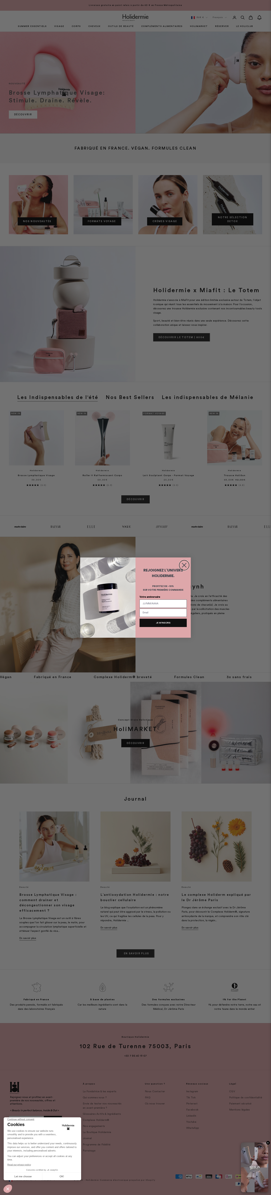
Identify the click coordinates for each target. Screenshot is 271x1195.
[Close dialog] (184, 565)
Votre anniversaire (150, 597)
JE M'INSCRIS (163, 623)
